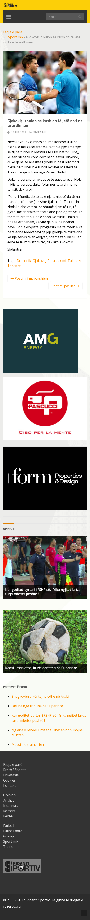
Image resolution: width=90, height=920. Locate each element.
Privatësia (11, 775)
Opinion (9, 795)
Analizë (8, 800)
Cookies (9, 780)
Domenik (24, 260)
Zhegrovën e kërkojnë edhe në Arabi (40, 696)
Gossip (8, 836)
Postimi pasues (63, 286)
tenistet (14, 265)
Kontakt (9, 785)
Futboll (8, 825)
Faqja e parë (12, 32)
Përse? (8, 816)
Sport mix (15, 37)
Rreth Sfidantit (14, 769)
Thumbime (11, 846)
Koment (9, 811)
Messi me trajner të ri (28, 744)
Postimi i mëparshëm (31, 278)
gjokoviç (39, 260)
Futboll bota (12, 831)
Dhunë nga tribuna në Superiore (37, 706)
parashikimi (57, 260)
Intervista (10, 805)
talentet (74, 260)
